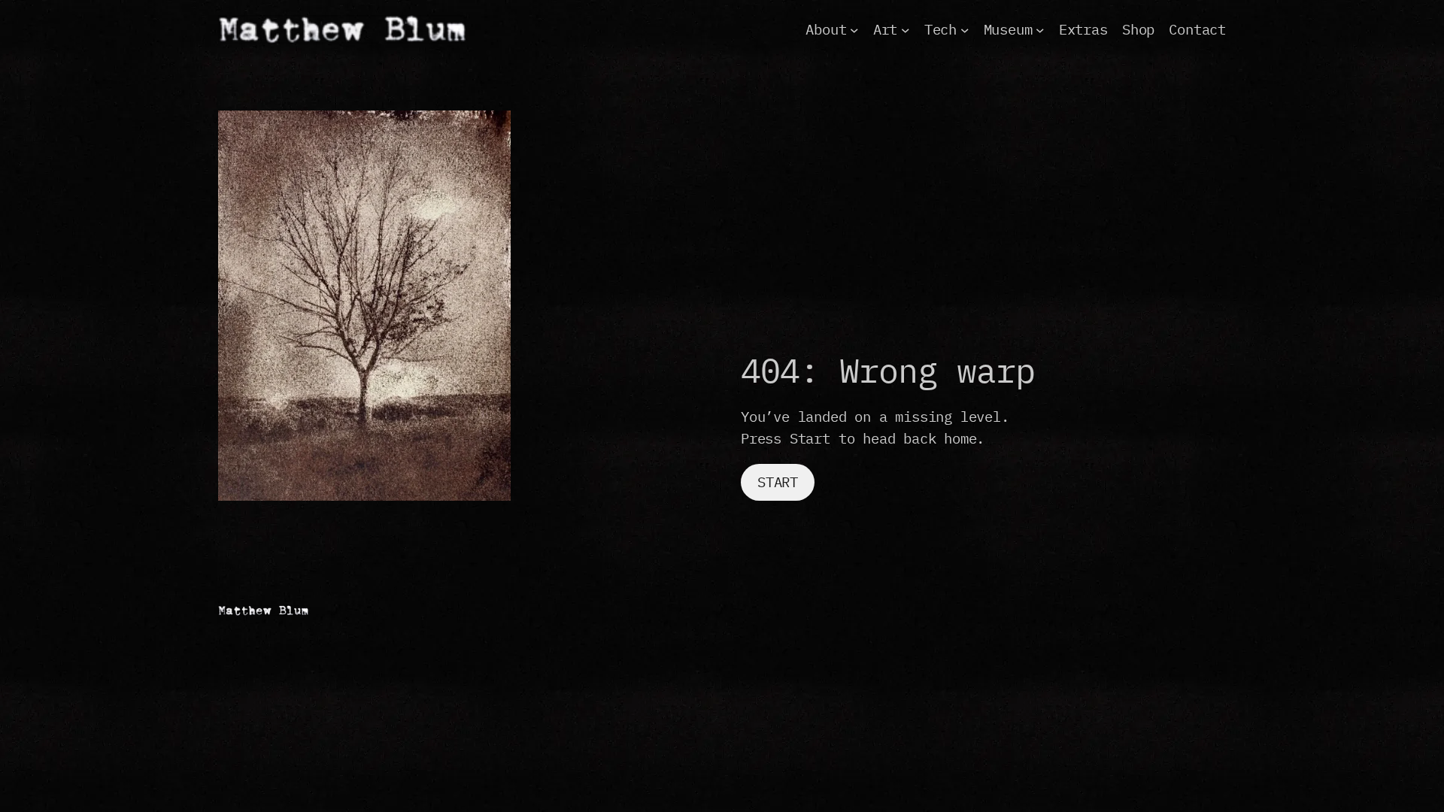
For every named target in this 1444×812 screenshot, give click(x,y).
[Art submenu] (905, 29)
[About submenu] (854, 29)
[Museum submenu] (1040, 29)
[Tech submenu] (964, 29)
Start (777, 481)
